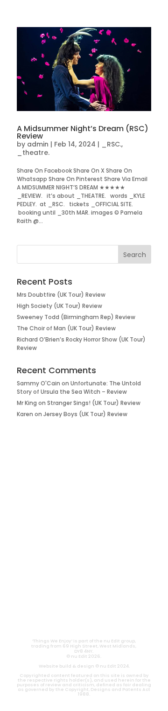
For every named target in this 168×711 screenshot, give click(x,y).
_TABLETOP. (84, 539)
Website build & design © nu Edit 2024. (84, 666)
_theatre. (33, 152)
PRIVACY (110, 622)
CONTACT (58, 622)
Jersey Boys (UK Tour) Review (85, 414)
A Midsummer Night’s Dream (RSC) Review (82, 132)
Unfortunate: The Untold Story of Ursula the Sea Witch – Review (79, 387)
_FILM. (84, 494)
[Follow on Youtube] (50, 601)
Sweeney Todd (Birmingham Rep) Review (76, 317)
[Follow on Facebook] (117, 601)
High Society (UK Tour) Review (59, 306)
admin (38, 144)
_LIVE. (84, 554)
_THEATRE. (84, 509)
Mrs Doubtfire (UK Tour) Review (61, 295)
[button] (17, 12)
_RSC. (111, 144)
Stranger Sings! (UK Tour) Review (93, 403)
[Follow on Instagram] (72, 601)
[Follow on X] (95, 601)
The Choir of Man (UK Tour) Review (66, 328)
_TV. (84, 569)
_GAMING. (84, 524)
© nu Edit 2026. (83, 656)
